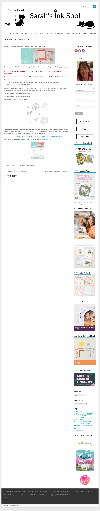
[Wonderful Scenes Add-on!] (85, 339)
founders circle (91, 419)
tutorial (90, 429)
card (86, 414)
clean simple (90, 416)
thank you (77, 429)
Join (16, 33)
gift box (77, 421)
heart (90, 421)
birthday (79, 414)
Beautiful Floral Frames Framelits (16, 171)
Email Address (79, 90)
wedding (80, 430)
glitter (81, 421)
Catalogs (67, 33)
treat (83, 429)
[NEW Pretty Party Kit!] (84, 276)
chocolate (76, 416)
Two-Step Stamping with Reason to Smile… (56, 171)
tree (86, 429)
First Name (77, 98)
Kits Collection (49, 33)
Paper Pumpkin (59, 33)
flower (82, 419)
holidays (82, 423)
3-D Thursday (81, 412)
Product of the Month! (31, 33)
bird (75, 414)
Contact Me (92, 33)
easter (85, 417)
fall (75, 419)
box (83, 414)
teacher (81, 427)
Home (12, 33)
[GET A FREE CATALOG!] (84, 212)
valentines (76, 430)
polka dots (91, 423)
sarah (8, 165)
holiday (77, 423)
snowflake (76, 427)
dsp (82, 418)
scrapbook (92, 425)
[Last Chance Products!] (84, 373)
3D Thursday (91, 412)
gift (75, 421)
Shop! (21, 33)
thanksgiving (90, 427)
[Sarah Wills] (85, 71)
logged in (13, 181)
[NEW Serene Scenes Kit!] (84, 247)
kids (85, 423)
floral (78, 419)
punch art (88, 425)
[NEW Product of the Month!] (84, 174)
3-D (75, 412)
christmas (84, 416)
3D (87, 412)
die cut (79, 418)
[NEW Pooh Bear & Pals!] (84, 146)
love (87, 423)
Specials (41, 33)
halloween (85, 421)
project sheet (79, 425)
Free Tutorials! (76, 33)
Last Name (77, 105)
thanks (85, 427)
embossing (90, 418)
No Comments (31, 165)
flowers (86, 419)
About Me (84, 33)
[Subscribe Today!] (84, 305)
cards (90, 413)
